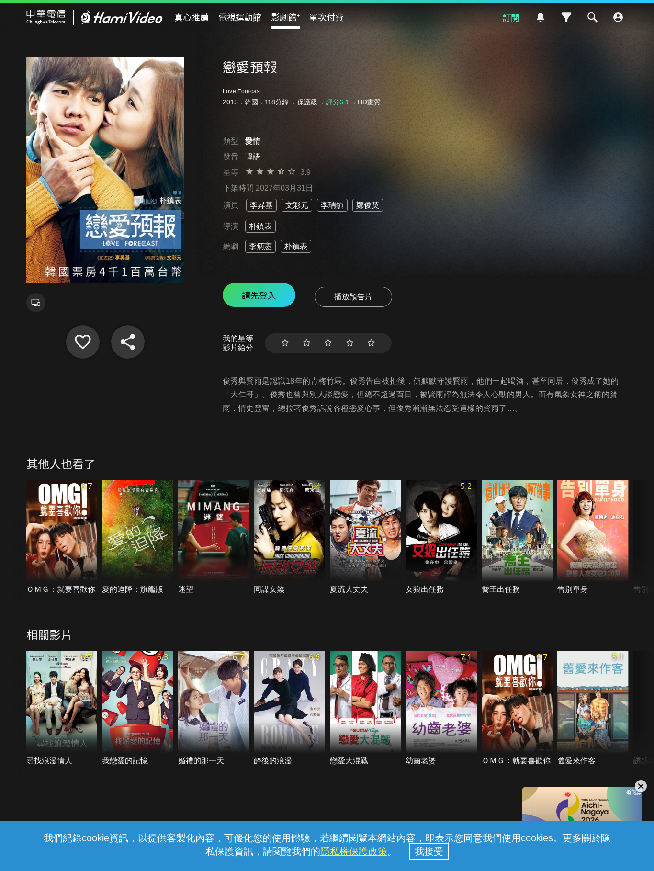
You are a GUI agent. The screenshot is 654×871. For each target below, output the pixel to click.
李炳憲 (260, 246)
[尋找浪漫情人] (62, 708)
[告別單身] (593, 537)
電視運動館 (239, 17)
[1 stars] (285, 343)
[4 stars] (350, 343)
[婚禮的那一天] (213, 708)
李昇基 (261, 205)
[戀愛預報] (83, 342)
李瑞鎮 (332, 205)
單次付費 (326, 17)
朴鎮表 (260, 226)
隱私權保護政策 (353, 851)
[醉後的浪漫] (289, 708)
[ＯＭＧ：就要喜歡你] (62, 537)
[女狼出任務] (441, 537)
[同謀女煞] (289, 537)
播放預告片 (353, 297)
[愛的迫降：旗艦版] (137, 537)
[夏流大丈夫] (365, 537)
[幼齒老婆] (441, 708)
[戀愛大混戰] (365, 708)
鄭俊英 (367, 205)
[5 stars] (371, 343)
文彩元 (296, 205)
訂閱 (510, 17)
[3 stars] (328, 343)
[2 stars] (306, 343)
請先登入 (259, 295)
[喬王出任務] (517, 537)
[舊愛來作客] (593, 708)
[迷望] (213, 537)
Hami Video (94, 17)
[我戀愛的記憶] (137, 708)
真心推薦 (191, 17)
